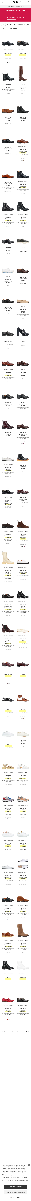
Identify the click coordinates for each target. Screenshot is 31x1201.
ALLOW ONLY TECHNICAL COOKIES (15, 1192)
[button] (15, 1026)
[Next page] (26, 1031)
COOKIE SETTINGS (15, 1197)
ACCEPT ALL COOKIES (16, 1187)
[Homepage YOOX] (15, 2)
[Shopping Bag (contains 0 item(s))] (28, 2)
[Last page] (28, 1031)
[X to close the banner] (29, 1165)
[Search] (20, 2)
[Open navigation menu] (2, 2)
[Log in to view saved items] (24, 2)
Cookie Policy (19, 1177)
